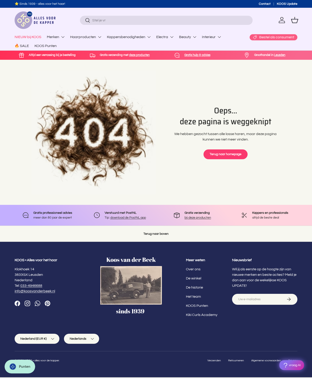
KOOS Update (287, 3)
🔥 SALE (22, 46)
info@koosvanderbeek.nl (35, 291)
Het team (193, 296)
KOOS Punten (45, 46)
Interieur (209, 37)
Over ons (193, 269)
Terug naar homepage (225, 154)
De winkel (193, 278)
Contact (265, 3)
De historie (194, 287)
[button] (295, 20)
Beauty (185, 37)
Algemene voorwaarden (266, 360)
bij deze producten (198, 217)
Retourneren (236, 360)
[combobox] (166, 20)
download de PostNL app (128, 217)
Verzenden (214, 360)
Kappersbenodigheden (126, 37)
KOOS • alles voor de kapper (41, 360)
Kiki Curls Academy (201, 315)
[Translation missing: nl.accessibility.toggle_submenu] (63, 37)
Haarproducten (83, 37)
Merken (53, 37)
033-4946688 (31, 285)
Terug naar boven (156, 233)
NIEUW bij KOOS (28, 37)
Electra (162, 37)
